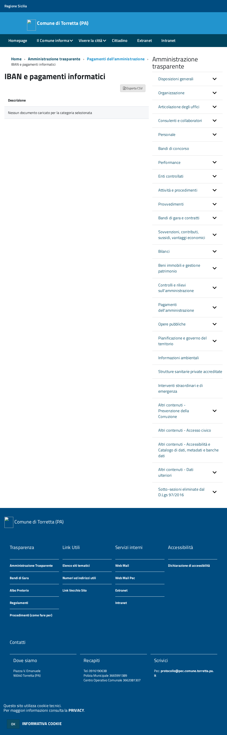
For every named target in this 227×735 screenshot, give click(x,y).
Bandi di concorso (173, 148)
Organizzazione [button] (171, 93)
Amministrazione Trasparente (31, 565)
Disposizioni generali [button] (176, 79)
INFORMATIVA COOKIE (42, 724)
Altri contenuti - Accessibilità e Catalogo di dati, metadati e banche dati (188, 450)
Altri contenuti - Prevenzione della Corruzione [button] (173, 410)
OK (13, 724)
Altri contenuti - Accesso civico (184, 430)
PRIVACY (76, 710)
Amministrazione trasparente (54, 59)
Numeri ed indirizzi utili (79, 577)
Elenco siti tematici (76, 565)
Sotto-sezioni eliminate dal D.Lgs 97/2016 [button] (181, 492)
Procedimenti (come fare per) (31, 615)
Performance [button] (169, 162)
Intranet (168, 40)
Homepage (17, 40)
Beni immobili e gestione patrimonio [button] (179, 268)
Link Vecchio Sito (75, 590)
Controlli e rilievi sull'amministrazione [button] (176, 288)
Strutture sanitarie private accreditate (190, 371)
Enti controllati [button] (171, 176)
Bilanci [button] (164, 251)
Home (16, 59)
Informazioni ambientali (178, 358)
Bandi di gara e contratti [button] (179, 218)
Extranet (144, 40)
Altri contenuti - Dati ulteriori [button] (176, 472)
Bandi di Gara (19, 577)
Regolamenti (19, 602)
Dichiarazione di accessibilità (189, 565)
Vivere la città (90, 40)
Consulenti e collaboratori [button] (180, 120)
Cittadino (120, 40)
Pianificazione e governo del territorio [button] (182, 341)
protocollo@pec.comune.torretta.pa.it (184, 673)
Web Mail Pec (125, 577)
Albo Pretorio (19, 590)
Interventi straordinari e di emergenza (180, 388)
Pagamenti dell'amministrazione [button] (176, 307)
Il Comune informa (53, 40)
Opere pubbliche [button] (172, 324)
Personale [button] (167, 134)
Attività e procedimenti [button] (177, 190)
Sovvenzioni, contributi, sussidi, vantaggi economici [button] (181, 235)
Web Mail (122, 565)
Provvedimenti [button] (171, 204)
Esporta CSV (134, 88)
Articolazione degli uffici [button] (179, 107)
